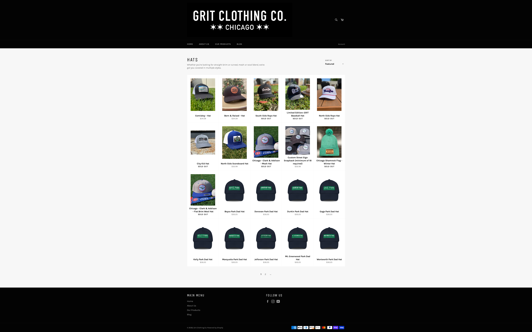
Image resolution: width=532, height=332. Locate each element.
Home (190, 44)
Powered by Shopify (215, 328)
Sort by (328, 60)
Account (341, 44)
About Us (204, 44)
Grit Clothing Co (200, 328)
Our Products (223, 44)
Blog (239, 44)
